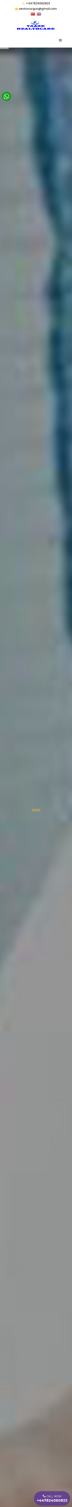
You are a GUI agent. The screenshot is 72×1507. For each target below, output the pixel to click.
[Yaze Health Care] (35, 25)
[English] (39, 14)
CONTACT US (36, 807)
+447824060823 (38, 3)
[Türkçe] (33, 14)
